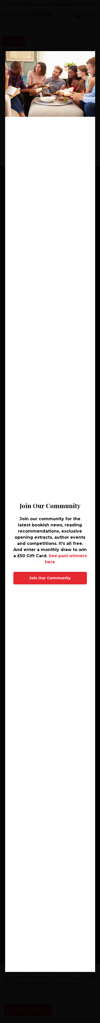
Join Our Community (50, 578)
